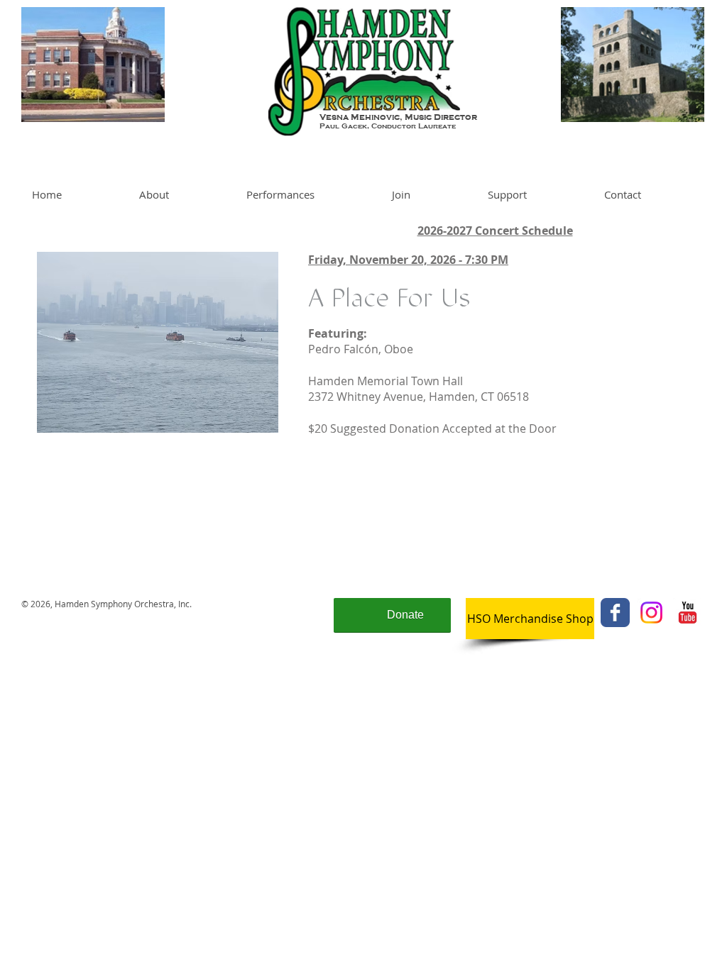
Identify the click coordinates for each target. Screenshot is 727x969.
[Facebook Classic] (615, 612)
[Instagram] (651, 612)
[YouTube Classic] (687, 612)
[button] (182, 194)
